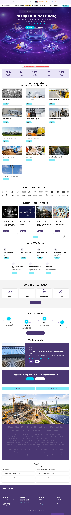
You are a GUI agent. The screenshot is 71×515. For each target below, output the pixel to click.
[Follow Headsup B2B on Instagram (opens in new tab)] (24, 500)
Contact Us (5, 497)
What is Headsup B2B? (8, 469)
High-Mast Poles (63, 493)
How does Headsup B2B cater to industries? (47, 473)
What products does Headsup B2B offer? (12, 473)
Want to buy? (59, 503)
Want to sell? (59, 502)
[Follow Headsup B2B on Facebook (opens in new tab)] (23, 500)
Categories (16, 5)
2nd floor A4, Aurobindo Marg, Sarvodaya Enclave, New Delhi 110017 (8, 500)
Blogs (47, 5)
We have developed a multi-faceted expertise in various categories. (35, 85)
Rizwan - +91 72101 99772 (7, 502)
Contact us (56, 5)
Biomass (30, 493)
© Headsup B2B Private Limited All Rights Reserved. (35, 510)
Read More (11, 231)
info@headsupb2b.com (7, 505)
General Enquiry (59, 500)
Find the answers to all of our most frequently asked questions (35, 466)
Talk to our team (40, 378)
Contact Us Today (35, 302)
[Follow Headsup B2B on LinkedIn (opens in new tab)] (21, 500)
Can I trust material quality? (43, 477)
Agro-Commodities (37, 493)
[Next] (37, 361)
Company (41, 497)
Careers (40, 502)
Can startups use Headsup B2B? (44, 480)
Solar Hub (28, 5)
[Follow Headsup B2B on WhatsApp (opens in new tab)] (26, 500)
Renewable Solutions (10, 493)
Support (59, 497)
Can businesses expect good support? (11, 480)
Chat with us (53, 388)
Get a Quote (30, 27)
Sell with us (65, 5)
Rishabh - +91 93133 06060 (7, 503)
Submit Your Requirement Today (35, 332)
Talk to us (6, 257)
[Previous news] (64, 236)
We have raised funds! (42, 504)
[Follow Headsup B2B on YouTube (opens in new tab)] (28, 500)
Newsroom (42, 5)
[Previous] (31, 361)
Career (51, 5)
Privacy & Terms (59, 499)
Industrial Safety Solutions (22, 493)
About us (40, 499)
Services (22, 5)
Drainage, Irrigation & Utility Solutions (51, 493)
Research (40, 506)
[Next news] (68, 236)
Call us (19, 388)
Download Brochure (25, 502)
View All (5, 103)
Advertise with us (35, 5)
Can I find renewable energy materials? (46, 469)
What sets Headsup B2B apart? (10, 477)
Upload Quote (41, 27)
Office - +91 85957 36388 (7, 504)
